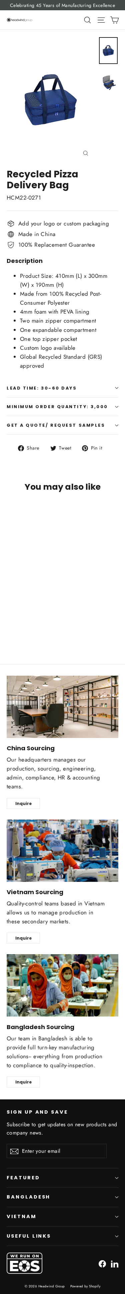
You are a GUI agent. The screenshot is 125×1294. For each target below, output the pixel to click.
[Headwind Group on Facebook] (102, 1263)
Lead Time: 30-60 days (42, 388)
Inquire (23, 803)
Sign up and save (37, 1112)
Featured (23, 1177)
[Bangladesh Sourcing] (62, 985)
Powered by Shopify (85, 1286)
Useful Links (29, 1236)
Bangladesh (28, 1197)
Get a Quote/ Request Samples (56, 425)
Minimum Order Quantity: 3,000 (57, 406)
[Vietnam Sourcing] (62, 851)
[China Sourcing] (62, 707)
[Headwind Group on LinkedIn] (114, 1263)
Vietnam (21, 1216)
